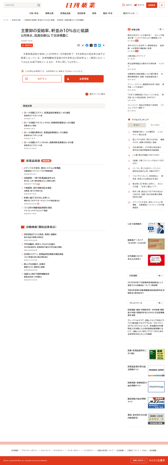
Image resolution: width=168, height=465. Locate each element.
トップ (5, 20)
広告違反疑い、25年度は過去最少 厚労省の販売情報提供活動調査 (148, 148)
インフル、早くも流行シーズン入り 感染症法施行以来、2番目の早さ (148, 169)
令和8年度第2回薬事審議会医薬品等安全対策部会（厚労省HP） (146, 291)
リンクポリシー (88, 450)
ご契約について (133, 450)
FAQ (144, 450)
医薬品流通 (65, 13)
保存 (28, 45)
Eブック (141, 5)
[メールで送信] (78, 45)
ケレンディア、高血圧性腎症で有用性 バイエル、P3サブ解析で (146, 106)
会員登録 (151, 5)
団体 (94, 13)
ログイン (129, 5)
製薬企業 (49, 13)
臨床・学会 (107, 13)
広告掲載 (120, 450)
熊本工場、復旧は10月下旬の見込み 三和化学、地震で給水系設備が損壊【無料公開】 (149, 194)
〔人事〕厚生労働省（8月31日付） (147, 155)
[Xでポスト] (91, 45)
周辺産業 (81, 13)
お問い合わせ (138, 460)
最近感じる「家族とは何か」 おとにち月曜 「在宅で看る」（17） (148, 185)
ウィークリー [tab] (155, 125)
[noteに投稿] (103, 45)
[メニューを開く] (162, 5)
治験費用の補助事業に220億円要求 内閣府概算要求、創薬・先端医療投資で (145, 75)
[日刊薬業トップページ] (80, 5)
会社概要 (153, 450)
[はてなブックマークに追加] (99, 45)
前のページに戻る (97, 94)
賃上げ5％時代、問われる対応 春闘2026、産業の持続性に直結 (148, 141)
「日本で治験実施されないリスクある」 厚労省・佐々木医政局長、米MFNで (146, 96)
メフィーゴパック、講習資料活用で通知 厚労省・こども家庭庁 (146, 85)
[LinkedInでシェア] (95, 45)
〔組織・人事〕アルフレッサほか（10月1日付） (148, 162)
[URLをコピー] (82, 45)
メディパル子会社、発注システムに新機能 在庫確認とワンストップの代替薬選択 (148, 205)
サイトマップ (45, 450)
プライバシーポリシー (30, 450)
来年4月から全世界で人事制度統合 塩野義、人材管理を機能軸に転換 (146, 47)
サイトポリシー (58, 450)
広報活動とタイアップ (138, 56)
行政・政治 (33, 13)
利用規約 (15, 450)
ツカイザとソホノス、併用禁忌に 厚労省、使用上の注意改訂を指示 (148, 177)
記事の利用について (106, 450)
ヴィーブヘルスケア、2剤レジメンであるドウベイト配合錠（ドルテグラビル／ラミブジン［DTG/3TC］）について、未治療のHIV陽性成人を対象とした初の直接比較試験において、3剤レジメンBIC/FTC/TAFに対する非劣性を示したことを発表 (146, 327)
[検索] (38, 5)
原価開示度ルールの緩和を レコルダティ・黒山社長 (148, 133)
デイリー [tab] (137, 125)
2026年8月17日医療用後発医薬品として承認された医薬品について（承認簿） (145, 284)
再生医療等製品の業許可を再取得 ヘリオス (146, 65)
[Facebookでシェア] (86, 45)
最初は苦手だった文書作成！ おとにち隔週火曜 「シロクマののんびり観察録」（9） (146, 36)
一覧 (160, 29)
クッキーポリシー (73, 450)
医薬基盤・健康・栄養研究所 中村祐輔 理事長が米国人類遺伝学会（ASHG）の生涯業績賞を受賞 (146, 312)
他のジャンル (129, 13)
